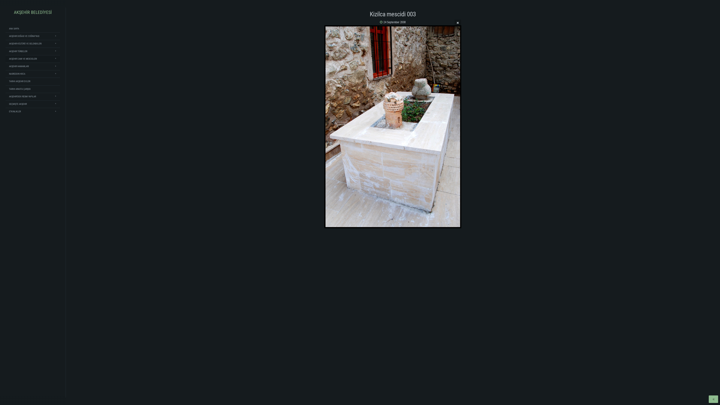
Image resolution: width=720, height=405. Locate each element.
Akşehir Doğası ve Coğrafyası (24, 36)
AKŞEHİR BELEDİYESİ (33, 12)
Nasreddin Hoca (17, 74)
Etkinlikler (15, 111)
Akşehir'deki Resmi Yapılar (22, 96)
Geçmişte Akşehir (18, 104)
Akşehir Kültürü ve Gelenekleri (25, 43)
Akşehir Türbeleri (18, 51)
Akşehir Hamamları (19, 66)
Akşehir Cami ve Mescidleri (23, 59)
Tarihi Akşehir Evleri (19, 81)
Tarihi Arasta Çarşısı (20, 89)
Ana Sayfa (14, 28)
